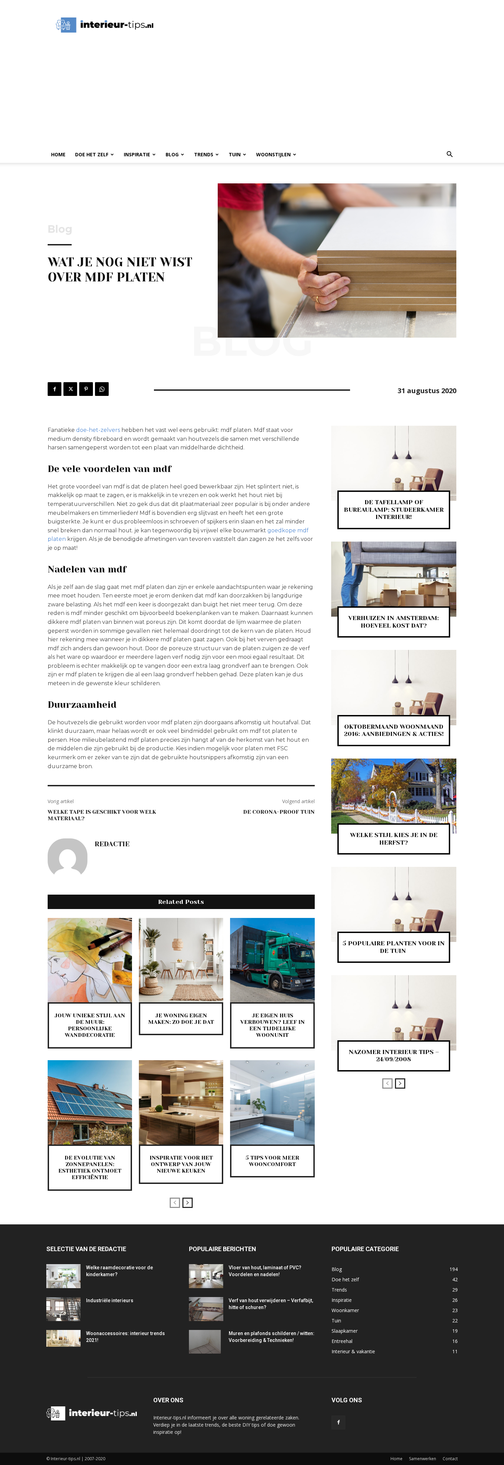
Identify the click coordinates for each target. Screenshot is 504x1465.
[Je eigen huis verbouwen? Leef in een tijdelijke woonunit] (272, 960)
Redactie (112, 844)
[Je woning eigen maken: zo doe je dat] (181, 960)
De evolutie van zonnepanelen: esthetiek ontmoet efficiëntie (89, 1167)
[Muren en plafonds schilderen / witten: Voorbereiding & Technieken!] (205, 1342)
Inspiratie (137, 154)
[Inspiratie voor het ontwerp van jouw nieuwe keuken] (181, 1102)
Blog (172, 154)
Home (58, 154)
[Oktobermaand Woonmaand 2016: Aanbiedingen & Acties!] (393, 687)
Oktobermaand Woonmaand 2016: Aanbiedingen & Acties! (394, 730)
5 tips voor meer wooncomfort (272, 1160)
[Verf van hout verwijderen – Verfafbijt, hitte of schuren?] (206, 1309)
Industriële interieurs (109, 1300)
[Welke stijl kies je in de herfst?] (393, 796)
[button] (449, 155)
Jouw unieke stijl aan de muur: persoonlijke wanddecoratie (90, 1025)
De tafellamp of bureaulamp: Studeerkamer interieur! (394, 509)
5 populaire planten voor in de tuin (394, 947)
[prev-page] (175, 1203)
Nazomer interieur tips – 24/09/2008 (394, 1056)
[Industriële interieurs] (63, 1309)
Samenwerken (422, 1459)
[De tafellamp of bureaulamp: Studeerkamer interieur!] (393, 463)
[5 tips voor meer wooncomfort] (272, 1102)
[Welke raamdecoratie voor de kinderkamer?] (63, 1276)
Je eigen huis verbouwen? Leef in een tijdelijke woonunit (272, 1025)
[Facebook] (54, 389)
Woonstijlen (273, 154)
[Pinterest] (86, 389)
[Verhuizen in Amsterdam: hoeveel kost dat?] (393, 579)
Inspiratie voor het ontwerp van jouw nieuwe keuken (181, 1164)
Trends (203, 154)
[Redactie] (67, 858)
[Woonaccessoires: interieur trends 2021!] (63, 1338)
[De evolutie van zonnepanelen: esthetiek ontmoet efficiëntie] (90, 1102)
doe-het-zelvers (98, 430)
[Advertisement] (287, 25)
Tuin (235, 154)
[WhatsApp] (102, 389)
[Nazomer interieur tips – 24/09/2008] (393, 1012)
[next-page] (187, 1203)
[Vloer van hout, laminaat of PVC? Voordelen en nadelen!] (206, 1276)
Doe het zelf (91, 154)
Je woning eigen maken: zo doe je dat (181, 1018)
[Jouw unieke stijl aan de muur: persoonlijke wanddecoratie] (90, 960)
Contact (450, 1459)
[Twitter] (70, 389)
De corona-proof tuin (279, 812)
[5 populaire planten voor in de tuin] (393, 904)
